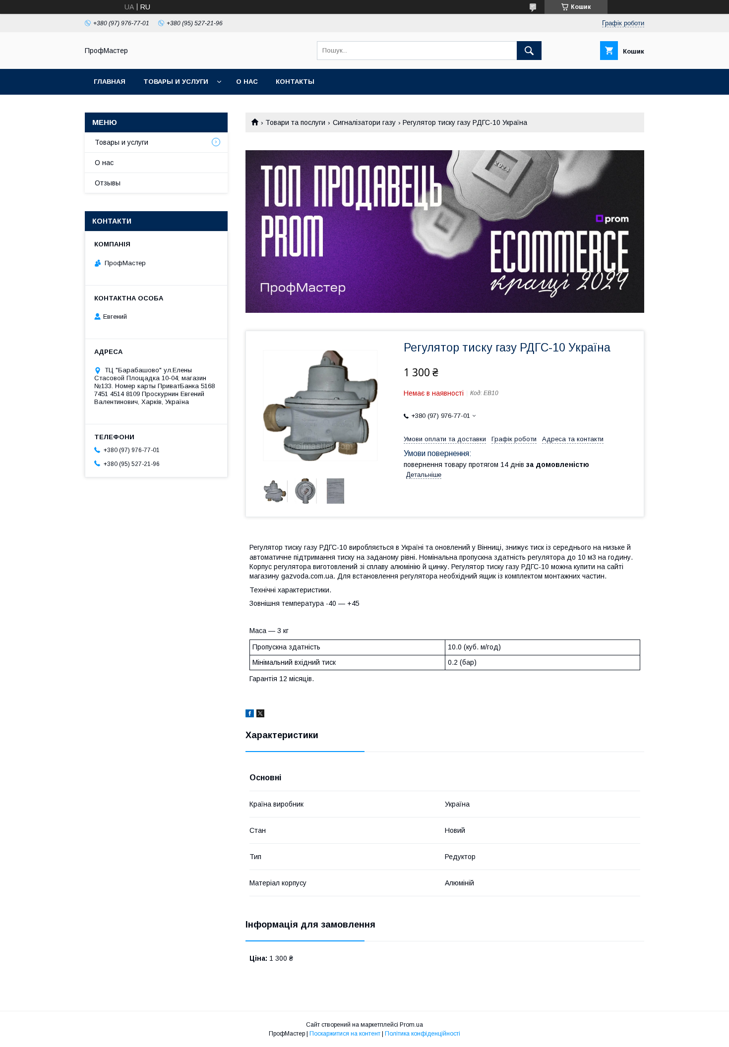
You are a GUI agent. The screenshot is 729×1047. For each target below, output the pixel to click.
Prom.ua (411, 1024)
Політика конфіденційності (422, 1033)
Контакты (295, 81)
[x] (260, 715)
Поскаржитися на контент (344, 1033)
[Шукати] (529, 50)
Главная (109, 81)
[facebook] (249, 715)
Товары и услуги (175, 81)
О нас (247, 81)
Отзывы (108, 183)
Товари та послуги (295, 122)
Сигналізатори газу (364, 122)
